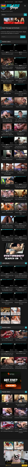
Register (21, 1)
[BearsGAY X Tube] (11, 7)
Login (16, 1)
